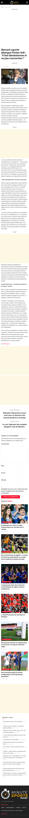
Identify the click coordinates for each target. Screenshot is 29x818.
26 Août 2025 (5, 531)
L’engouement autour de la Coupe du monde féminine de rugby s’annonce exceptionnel (13, 587)
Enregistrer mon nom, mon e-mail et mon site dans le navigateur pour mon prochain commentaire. (14, 491)
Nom (3, 466)
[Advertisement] (14, 30)
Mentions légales (10, 807)
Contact (3, 807)
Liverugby (18, 807)
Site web (3, 480)
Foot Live (24, 807)
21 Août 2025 (5, 591)
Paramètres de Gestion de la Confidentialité (12, 810)
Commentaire (5, 444)
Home (2, 7)
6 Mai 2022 (18, 770)
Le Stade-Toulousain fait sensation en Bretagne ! (13, 616)
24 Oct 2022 (11, 737)
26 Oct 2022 (15, 727)
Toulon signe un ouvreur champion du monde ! (13, 746)
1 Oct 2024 (5, 66)
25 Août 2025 (5, 561)
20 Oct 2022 (22, 739)
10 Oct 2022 (10, 744)
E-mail (3, 473)
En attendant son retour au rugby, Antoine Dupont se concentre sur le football (12, 527)
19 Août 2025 (5, 649)
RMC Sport (6, 344)
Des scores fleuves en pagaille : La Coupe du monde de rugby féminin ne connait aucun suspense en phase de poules (14, 557)
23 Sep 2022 (17, 753)
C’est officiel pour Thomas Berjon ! (11, 739)
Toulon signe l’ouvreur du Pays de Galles (12, 721)
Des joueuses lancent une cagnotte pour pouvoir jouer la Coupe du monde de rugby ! (14, 645)
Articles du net (8, 7)
